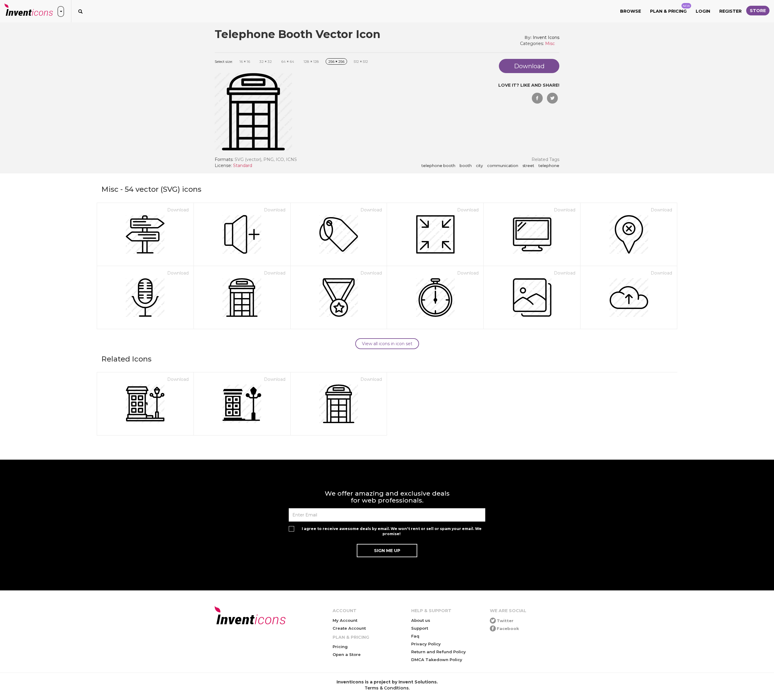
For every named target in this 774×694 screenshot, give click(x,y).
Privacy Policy (426, 643)
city (479, 166)
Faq (415, 636)
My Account (345, 620)
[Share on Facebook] (537, 98)
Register (730, 11)
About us (420, 620)
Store (758, 10)
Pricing (340, 646)
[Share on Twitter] (552, 98)
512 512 (361, 61)
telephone (548, 166)
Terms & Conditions (387, 688)
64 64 (287, 61)
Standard (242, 165)
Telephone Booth (438, 166)
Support (419, 628)
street (528, 166)
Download (178, 210)
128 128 (311, 61)
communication (502, 166)
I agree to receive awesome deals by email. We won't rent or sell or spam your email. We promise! (392, 531)
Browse (630, 11)
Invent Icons (546, 37)
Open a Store (347, 654)
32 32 (265, 61)
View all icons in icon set (387, 343)
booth (466, 166)
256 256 (336, 61)
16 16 (244, 61)
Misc (550, 43)
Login (703, 11)
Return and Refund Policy (438, 651)
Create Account (349, 628)
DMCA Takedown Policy (436, 659)
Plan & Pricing (670, 9)
